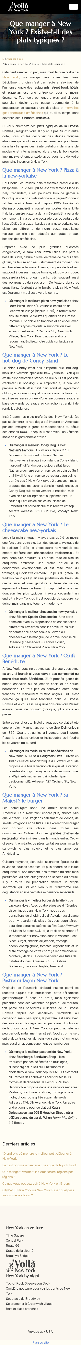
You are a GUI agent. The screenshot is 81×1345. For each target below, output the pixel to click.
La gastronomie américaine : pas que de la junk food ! (39, 1165)
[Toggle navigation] (73, 7)
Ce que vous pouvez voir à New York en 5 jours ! (36, 1183)
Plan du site (40, 1342)
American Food (14, 59)
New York (10, 77)
